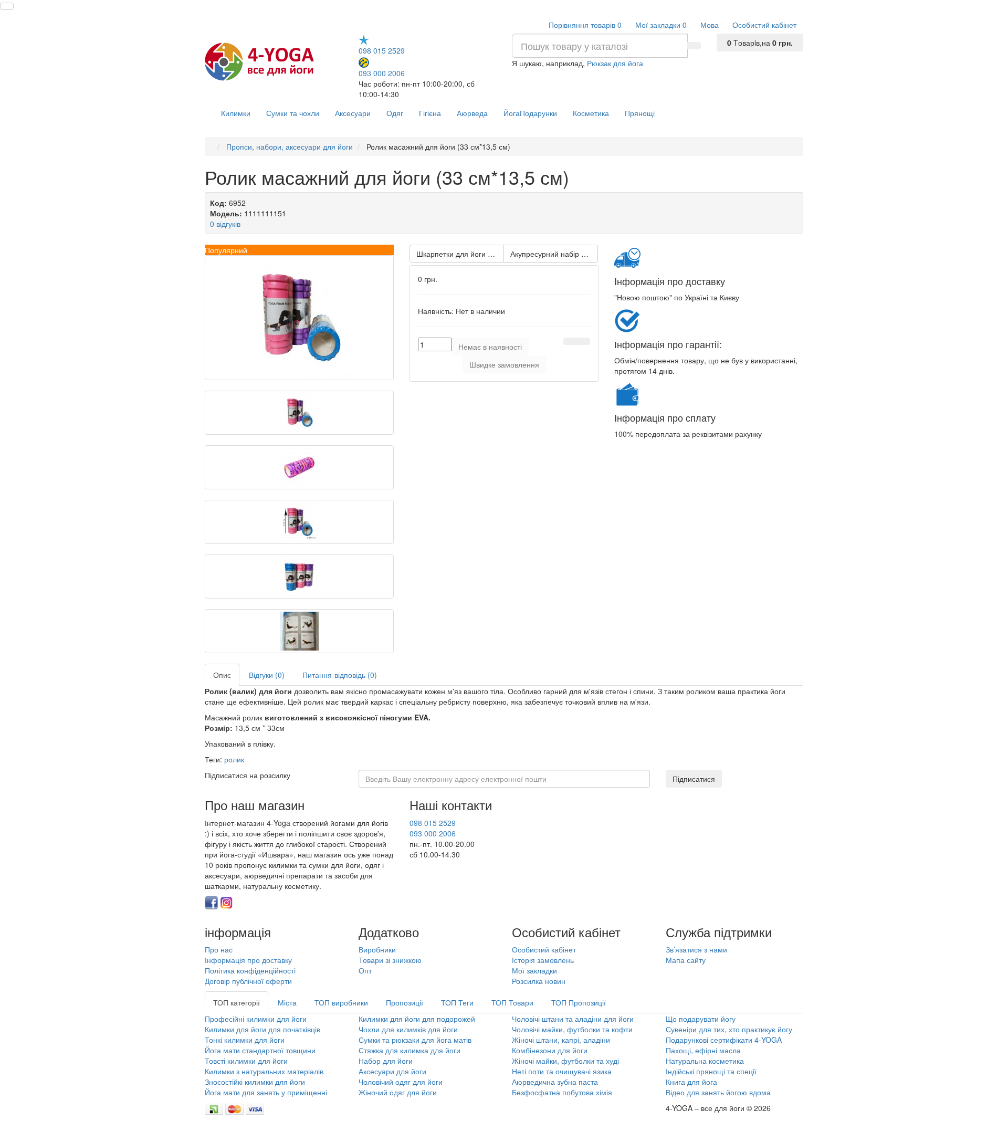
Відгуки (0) (267, 674)
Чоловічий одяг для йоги (401, 1081)
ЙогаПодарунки (530, 113)
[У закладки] (570, 341)
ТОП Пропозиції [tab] (578, 1002)
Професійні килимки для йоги (256, 1018)
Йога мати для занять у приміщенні (266, 1092)
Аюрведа (472, 113)
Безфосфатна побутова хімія (562, 1092)
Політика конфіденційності (250, 970)
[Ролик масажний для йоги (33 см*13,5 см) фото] (299, 317)
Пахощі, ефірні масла (703, 1050)
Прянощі (640, 113)
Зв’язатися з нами (696, 949)
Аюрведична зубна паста (555, 1081)
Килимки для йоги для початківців (262, 1029)
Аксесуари (353, 113)
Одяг (394, 113)
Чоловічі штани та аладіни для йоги (573, 1018)
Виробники (377, 949)
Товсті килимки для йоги (246, 1060)
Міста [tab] (287, 1002)
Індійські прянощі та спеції (711, 1071)
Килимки (235, 113)
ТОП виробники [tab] (341, 1002)
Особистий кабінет (544, 949)
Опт (365, 970)
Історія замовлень (543, 960)
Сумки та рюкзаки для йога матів (415, 1039)
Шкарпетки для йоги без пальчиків (460, 253)
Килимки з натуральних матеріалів (264, 1071)
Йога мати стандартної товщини (260, 1050)
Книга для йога (691, 1081)
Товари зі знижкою (390, 960)
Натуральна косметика (705, 1060)
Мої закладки (534, 970)
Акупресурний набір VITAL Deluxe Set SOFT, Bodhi (554, 253)
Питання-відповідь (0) (339, 674)
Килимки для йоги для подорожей (417, 1018)
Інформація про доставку (248, 960)
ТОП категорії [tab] (236, 1002)
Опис (222, 674)
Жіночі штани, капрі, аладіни (561, 1039)
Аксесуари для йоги (392, 1071)
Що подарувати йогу (701, 1018)
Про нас (219, 949)
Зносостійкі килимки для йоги (255, 1081)
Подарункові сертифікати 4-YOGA (724, 1039)
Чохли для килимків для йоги (408, 1029)
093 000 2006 (382, 73)
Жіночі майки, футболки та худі (565, 1060)
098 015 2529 (382, 50)
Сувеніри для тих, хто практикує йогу (729, 1029)
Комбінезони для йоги (549, 1050)
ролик (234, 759)
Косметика (591, 113)
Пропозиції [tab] (404, 1002)
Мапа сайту (686, 960)
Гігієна (430, 113)
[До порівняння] (583, 341)
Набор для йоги (386, 1060)
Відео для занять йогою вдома (718, 1092)
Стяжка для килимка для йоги (409, 1050)
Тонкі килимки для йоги (245, 1039)
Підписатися (694, 778)
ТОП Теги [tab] (457, 1002)
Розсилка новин (538, 981)
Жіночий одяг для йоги (398, 1092)
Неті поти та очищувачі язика (562, 1071)
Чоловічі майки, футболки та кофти (573, 1029)
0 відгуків (225, 223)
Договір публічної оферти (248, 981)
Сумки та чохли (292, 113)
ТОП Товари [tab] (512, 1002)
